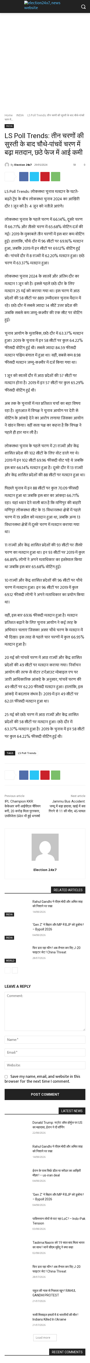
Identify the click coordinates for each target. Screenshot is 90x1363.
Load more (43, 1338)
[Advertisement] (45, 60)
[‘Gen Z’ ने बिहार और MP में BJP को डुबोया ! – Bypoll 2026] (17, 931)
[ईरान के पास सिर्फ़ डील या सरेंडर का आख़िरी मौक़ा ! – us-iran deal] (17, 1177)
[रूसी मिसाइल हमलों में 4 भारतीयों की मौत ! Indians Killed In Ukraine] (17, 1321)
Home (9, 115)
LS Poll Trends (27, 753)
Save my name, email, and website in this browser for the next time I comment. (42, 1079)
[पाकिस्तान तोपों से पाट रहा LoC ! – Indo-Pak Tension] (17, 1225)
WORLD (10, 960)
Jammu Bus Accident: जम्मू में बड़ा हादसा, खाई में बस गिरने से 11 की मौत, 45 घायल (67, 806)
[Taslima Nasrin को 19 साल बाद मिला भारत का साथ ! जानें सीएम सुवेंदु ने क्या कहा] (17, 1249)
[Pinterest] (45, 176)
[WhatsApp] (55, 176)
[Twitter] (34, 176)
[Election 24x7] (8, 164)
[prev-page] (7, 970)
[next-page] (15, 970)
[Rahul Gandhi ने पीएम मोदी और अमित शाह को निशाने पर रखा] (17, 908)
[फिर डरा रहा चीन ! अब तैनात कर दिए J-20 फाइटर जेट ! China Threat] (17, 954)
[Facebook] (23, 176)
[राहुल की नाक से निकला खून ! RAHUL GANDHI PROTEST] (17, 1297)
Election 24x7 (22, 164)
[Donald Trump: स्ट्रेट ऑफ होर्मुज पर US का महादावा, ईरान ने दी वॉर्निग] (17, 1129)
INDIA (20, 115)
